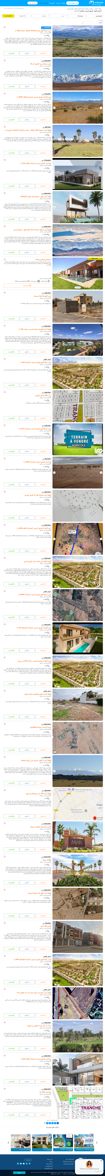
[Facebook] (29, 1163)
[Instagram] (18, 1163)
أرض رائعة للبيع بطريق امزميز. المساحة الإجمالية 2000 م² (32, 959)
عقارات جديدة (60, 3)
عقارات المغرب (97, 8)
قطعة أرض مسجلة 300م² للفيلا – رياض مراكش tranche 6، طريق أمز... (27, 130)
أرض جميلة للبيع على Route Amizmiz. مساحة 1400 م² (33, 30)
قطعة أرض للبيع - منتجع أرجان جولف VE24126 (36, 196)
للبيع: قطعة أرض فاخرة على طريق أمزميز (37, 561)
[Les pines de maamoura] (28, 1135)
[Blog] (24, 1163)
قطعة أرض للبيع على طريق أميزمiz (39, 893)
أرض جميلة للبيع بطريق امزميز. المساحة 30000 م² (34, 594)
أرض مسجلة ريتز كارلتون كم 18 (40, 64)
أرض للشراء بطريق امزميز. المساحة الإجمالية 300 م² (34, 628)
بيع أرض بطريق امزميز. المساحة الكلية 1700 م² (35, 163)
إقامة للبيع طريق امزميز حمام (8, 8)
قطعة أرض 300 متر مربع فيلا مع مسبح (38, 793)
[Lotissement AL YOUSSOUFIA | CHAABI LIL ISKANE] (91, 1135)
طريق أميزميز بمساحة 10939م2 (40, 727)
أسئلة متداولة (49, 1164)
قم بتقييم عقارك (72, 3)
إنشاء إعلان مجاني (32, 3)
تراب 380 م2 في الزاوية (43, 395)
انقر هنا (61, 1173)
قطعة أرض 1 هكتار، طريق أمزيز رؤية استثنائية (36, 760)
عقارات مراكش (89, 8)
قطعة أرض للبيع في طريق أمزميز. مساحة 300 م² (35, 329)
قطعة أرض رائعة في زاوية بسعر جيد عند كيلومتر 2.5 (34, 992)
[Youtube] (21, 1163)
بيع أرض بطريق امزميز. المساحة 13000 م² (37, 462)
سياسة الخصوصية (48, 1168)
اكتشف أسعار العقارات (68, 1164)
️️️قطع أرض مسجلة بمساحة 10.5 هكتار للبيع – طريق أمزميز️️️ (32, 230)
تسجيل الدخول (42, 3)
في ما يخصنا (49, 1159)
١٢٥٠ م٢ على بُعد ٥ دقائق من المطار (39, 1026)
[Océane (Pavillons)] (49, 1135)
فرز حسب (101, 20)
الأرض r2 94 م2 (46, 926)
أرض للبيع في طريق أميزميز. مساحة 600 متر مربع (34, 661)
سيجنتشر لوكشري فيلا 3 (43, 259)
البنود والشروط (49, 1166)
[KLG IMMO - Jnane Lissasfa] (69, 1135)
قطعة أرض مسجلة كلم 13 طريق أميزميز (37, 495)
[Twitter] (27, 1163)
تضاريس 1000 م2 (45, 1092)
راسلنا (51, 1161)
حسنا (19, 1172)
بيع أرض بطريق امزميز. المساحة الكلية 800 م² (36, 1059)
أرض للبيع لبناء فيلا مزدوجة (42, 296)
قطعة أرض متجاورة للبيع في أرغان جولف (37, 694)
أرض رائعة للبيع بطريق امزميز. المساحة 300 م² (35, 362)
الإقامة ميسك (46, 860)
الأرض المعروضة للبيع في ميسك (40, 827)
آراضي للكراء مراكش (79, 8)
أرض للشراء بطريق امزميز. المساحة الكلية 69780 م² (34, 97)
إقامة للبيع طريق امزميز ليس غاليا (18, 8)
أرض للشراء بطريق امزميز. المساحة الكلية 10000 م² (34, 528)
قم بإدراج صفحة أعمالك (68, 1161)
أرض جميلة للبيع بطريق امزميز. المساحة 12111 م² (34, 429)
